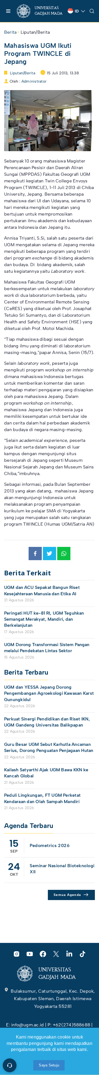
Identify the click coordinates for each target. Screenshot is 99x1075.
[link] (40, 11)
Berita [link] (10, 32)
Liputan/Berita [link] (35, 32)
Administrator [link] (33, 81)
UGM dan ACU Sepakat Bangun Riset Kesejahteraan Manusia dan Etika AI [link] (42, 590)
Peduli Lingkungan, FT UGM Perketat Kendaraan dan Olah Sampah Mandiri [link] (42, 798)
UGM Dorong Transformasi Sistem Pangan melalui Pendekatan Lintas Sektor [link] (47, 647)
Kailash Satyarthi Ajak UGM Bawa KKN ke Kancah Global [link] (46, 772)
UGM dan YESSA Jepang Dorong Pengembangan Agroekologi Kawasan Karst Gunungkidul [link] (49, 693)
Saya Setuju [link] (49, 1065)
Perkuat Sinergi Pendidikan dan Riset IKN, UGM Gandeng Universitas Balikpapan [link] (47, 722)
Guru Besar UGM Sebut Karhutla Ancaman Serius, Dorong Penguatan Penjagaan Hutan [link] (49, 747)
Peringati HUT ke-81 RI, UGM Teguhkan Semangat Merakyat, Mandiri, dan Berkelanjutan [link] (44, 619)
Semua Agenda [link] (67, 895)
